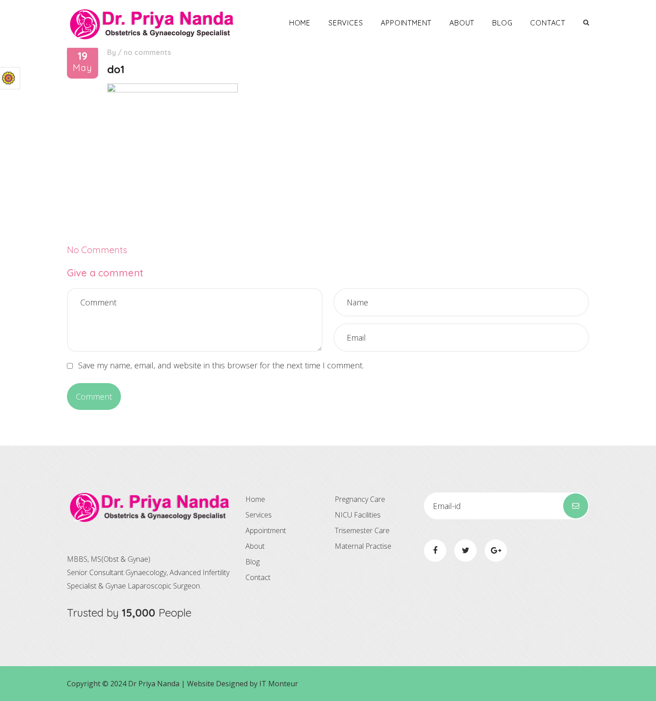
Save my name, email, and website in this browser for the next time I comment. (221, 365)
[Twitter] (465, 550)
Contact (547, 22)
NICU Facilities (358, 515)
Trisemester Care (362, 530)
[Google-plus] (496, 550)
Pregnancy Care (360, 499)
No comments (147, 52)
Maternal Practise (363, 546)
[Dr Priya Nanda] (152, 24)
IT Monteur (278, 683)
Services (345, 22)
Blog (502, 22)
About (461, 22)
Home (300, 22)
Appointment (406, 22)
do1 (116, 69)
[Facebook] (435, 550)
